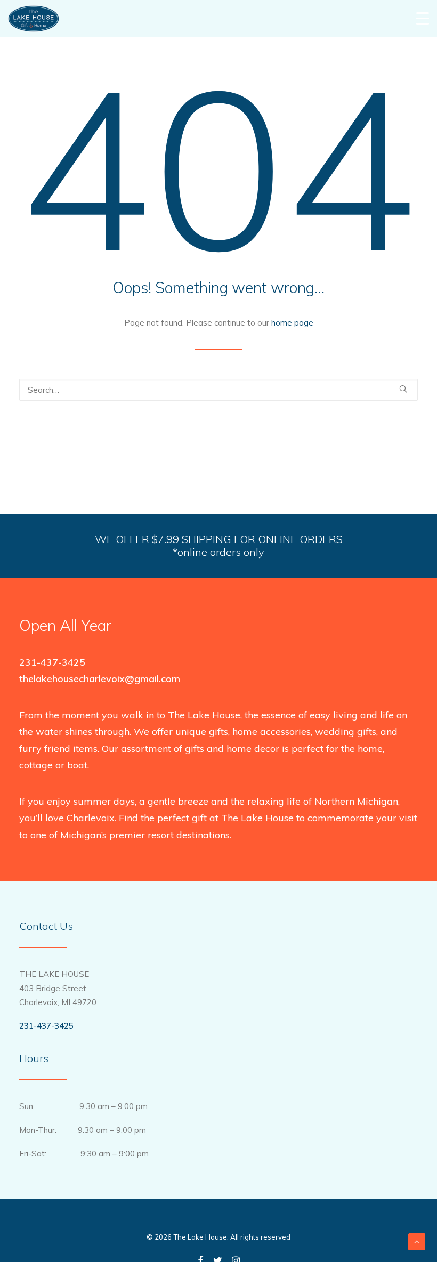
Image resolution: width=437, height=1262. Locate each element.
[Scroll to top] (416, 1241)
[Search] (218, 390)
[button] (403, 389)
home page (292, 323)
